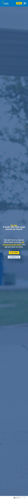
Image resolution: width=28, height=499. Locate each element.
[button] (25, 3)
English (18, 497)
